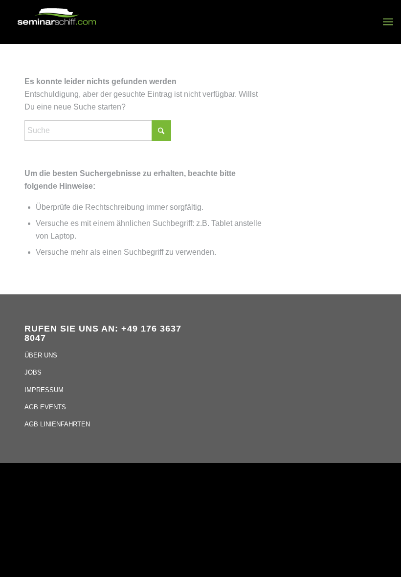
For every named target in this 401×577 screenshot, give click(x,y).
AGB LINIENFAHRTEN (57, 424)
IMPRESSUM (44, 390)
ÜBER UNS (40, 355)
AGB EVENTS (45, 407)
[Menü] (388, 22)
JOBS (33, 372)
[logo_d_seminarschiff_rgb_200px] (57, 22)
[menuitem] (388, 22)
